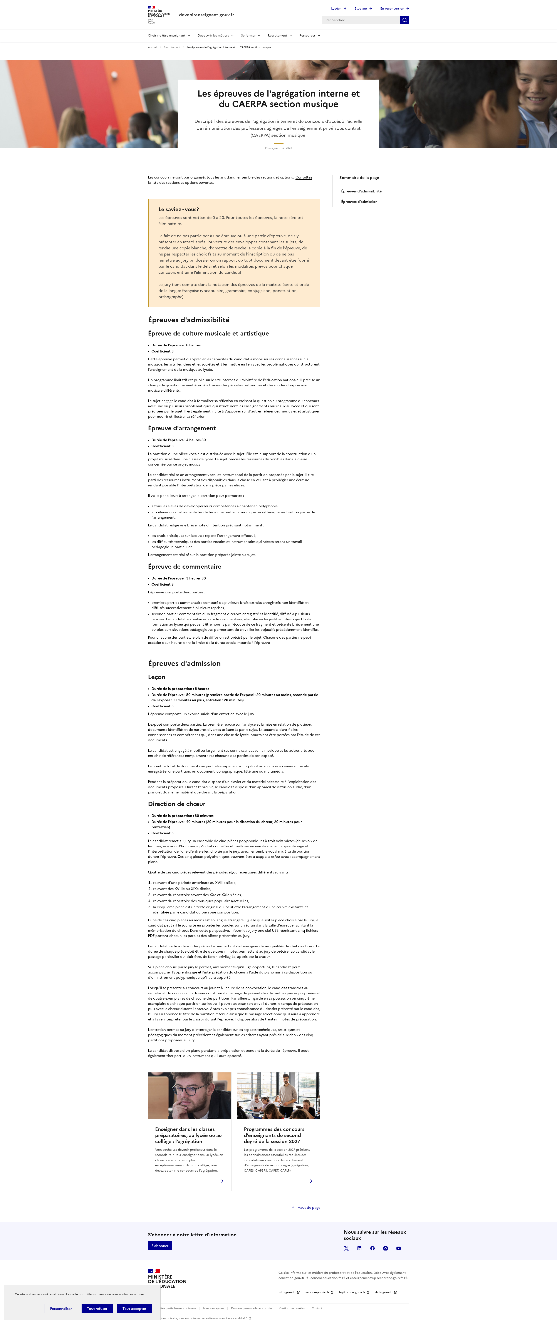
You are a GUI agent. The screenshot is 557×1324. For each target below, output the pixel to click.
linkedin (359, 1248)
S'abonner (159, 1245)
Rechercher (404, 20)
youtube (398, 1248)
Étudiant (361, 8)
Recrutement (277, 35)
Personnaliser (61, 1308)
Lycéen (336, 8)
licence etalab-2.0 (236, 1318)
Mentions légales (213, 1308)
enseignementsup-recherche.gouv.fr (376, 1278)
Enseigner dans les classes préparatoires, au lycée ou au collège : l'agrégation (188, 1135)
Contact (317, 1308)
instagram (385, 1248)
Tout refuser (97, 1308)
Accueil (153, 47)
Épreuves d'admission (359, 201)
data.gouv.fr (384, 1292)
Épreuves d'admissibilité (361, 191)
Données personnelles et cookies (251, 1308)
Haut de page (308, 1207)
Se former (248, 35)
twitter (346, 1248)
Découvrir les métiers (213, 35)
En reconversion (392, 8)
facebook (372, 1248)
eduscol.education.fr (325, 1278)
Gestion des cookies (292, 1308)
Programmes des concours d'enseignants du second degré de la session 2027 (274, 1135)
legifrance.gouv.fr (352, 1292)
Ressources (307, 35)
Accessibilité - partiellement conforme (172, 1308)
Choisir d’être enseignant (166, 35)
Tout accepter (134, 1308)
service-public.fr (317, 1292)
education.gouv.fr (291, 1278)
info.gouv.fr (287, 1292)
